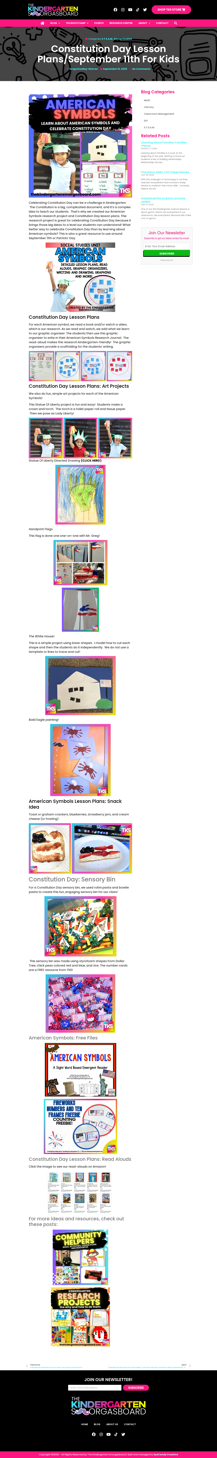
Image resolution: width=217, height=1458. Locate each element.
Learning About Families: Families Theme (164, 144)
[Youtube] (130, 9)
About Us (112, 1424)
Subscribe (166, 253)
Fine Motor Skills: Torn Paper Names (165, 172)
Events (99, 23)
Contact (162, 23)
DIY (146, 120)
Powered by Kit (166, 260)
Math (147, 100)
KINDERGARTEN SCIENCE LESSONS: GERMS (163, 200)
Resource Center (121, 23)
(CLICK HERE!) (91, 460)
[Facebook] (115, 9)
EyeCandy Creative (166, 1454)
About (142, 23)
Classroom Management (159, 114)
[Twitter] (145, 9)
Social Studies (123, 39)
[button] (175, 23)
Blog (53, 23)
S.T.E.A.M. (107, 39)
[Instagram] (123, 9)
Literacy (149, 107)
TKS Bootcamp (75, 23)
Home (84, 1424)
